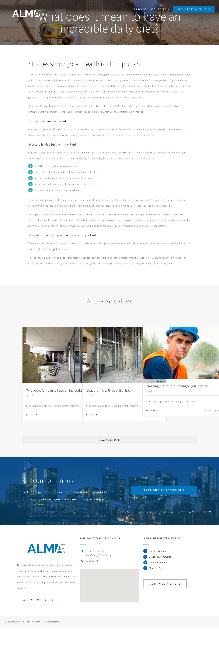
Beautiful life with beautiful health (110, 390)
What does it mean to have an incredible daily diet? (62, 390)
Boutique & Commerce (160, 556)
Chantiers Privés (156, 568)
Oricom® (36, 621)
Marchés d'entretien (158, 550)
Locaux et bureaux (158, 562)
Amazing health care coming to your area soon (179, 386)
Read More (30, 414)
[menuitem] (142, 9)
